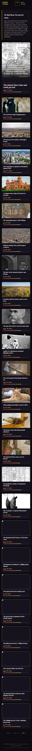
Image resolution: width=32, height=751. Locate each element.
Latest (17, 2)
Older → (24, 733)
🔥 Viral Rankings (23, 3)
